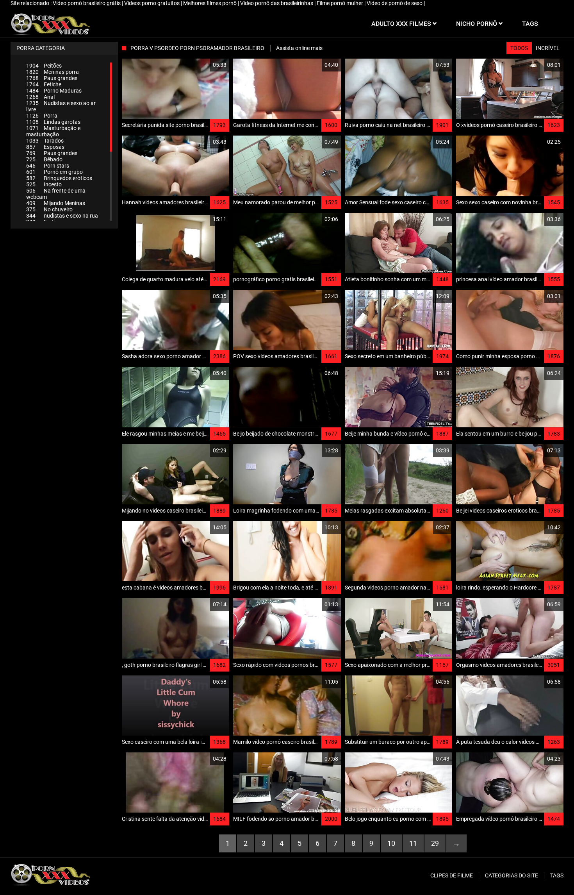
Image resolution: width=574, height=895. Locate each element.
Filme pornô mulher (340, 3)
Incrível (548, 48)
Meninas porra (52, 72)
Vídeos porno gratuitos (152, 3)
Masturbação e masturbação (53, 131)
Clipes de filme (451, 875)
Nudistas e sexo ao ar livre (61, 106)
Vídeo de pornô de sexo (395, 3)
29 (435, 843)
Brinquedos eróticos (59, 178)
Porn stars (47, 166)
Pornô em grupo (54, 172)
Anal (40, 97)
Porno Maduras (54, 91)
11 (413, 843)
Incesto (44, 184)
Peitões (44, 66)
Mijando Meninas (55, 203)
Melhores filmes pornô (210, 3)
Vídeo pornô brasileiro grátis (87, 3)
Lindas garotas (53, 122)
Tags (556, 875)
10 (391, 843)
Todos (519, 48)
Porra (41, 116)
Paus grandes (51, 78)
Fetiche (43, 84)
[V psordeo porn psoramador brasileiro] (50, 24)
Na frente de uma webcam (56, 194)
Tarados (45, 141)
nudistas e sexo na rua (62, 216)
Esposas (45, 147)
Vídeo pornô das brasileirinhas (277, 3)
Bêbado (44, 159)
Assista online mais (299, 48)
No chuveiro (49, 209)
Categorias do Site (511, 875)
